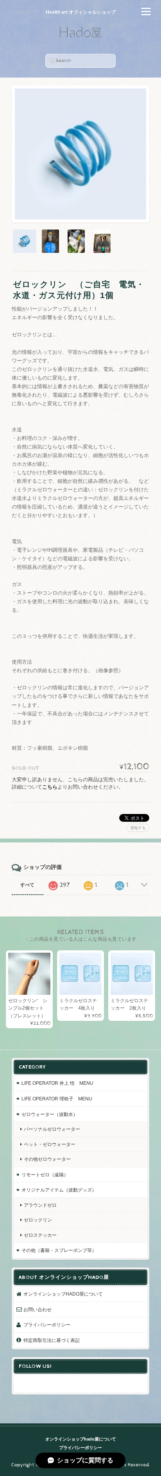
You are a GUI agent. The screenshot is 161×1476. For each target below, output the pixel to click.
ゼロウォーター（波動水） (49, 1114)
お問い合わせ (37, 1309)
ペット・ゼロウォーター (49, 1144)
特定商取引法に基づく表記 (51, 1340)
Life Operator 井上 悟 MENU (57, 1083)
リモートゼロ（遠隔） (44, 1174)
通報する (138, 828)
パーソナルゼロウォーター (52, 1129)
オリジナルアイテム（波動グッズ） (59, 1189)
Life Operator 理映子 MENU (56, 1098)
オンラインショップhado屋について (63, 1293)
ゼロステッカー (40, 1235)
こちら (49, 787)
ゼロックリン (38, 1219)
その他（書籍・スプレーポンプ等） (59, 1250)
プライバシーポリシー (46, 1324)
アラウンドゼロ (40, 1205)
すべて (27, 885)
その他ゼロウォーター (47, 1159)
